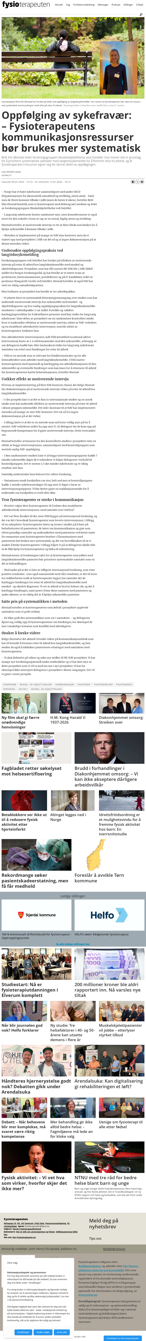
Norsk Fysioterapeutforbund (27, 1229)
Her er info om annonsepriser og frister (35, 1231)
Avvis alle (62, 1332)
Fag (68, 4)
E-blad (139, 4)
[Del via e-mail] (142, 182)
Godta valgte (43, 1332)
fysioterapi (84, 684)
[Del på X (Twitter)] (137, 182)
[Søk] (141, 14)
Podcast (116, 4)
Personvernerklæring (56, 1223)
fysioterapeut (124, 684)
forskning (9, 689)
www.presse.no (87, 1295)
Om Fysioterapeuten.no (24, 1237)
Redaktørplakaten (89, 1266)
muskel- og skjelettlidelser (36, 684)
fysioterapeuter (103, 684)
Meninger (103, 4)
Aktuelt (59, 4)
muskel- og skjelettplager (46, 689)
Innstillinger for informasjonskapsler (123, 1338)
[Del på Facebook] (133, 182)
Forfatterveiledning (84, 4)
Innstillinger (23, 1332)
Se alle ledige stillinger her (73, 944)
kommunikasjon (64, 684)
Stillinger (128, 4)
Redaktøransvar (114, 1249)
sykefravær (9, 684)
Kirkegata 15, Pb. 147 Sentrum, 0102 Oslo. (24, 1223)
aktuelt (23, 689)
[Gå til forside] (26, 4)
